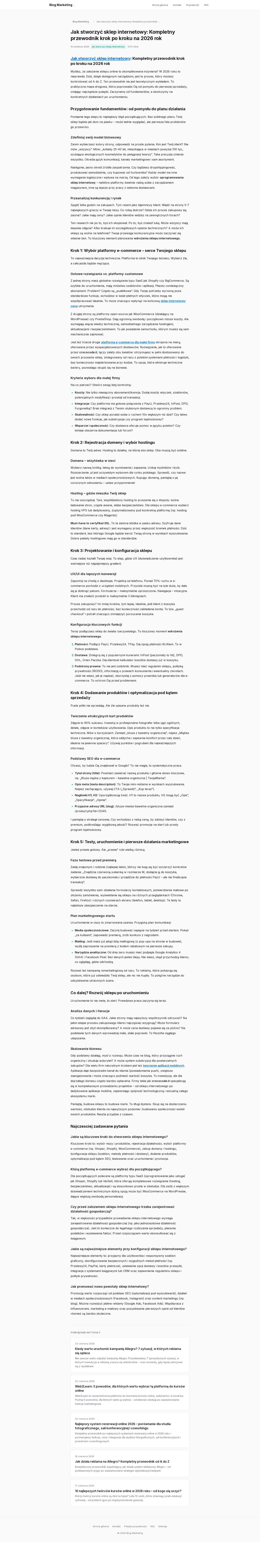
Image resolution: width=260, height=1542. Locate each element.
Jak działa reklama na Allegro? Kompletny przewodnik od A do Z (122, 1461)
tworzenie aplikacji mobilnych (163, 1065)
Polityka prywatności (135, 1526)
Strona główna (160, 5)
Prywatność (192, 5)
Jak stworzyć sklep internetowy (100, 58)
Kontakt (177, 5)
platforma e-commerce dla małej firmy (128, 342)
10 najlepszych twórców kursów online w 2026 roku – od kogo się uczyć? (128, 1491)
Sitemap (162, 1526)
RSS (206, 5)
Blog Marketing (62, 5)
